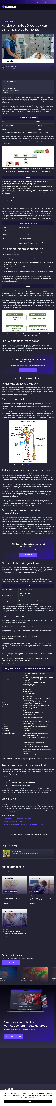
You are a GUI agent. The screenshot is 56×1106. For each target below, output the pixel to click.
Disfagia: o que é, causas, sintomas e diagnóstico (18, 819)
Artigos (3, 17)
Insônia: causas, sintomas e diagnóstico (15, 821)
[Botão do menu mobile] (52, 6)
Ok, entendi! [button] (28, 1101)
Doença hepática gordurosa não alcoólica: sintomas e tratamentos (23, 824)
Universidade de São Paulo (35, 464)
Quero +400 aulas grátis (13, 1036)
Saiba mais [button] (32, 1097)
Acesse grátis (11, 962)
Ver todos (11, 871)
